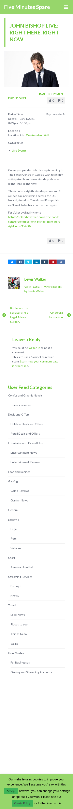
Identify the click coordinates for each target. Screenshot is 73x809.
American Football (22, 567)
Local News (18, 614)
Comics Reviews (21, 405)
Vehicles (16, 548)
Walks (14, 643)
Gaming (13, 481)
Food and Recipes (19, 471)
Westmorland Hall (37, 135)
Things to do (19, 634)
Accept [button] (11, 791)
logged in (34, 347)
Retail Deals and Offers (25, 433)
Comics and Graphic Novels (25, 395)
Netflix (15, 595)
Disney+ (16, 586)
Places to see (19, 624)
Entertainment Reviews (26, 462)
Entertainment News (24, 452)
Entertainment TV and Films (26, 443)
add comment (53, 94)
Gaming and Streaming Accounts (31, 672)
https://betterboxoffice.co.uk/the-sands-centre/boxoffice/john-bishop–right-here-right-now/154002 (34, 221)
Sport (11, 557)
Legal (14, 529)
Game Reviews (20, 490)
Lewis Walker (35, 279)
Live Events (19, 150)
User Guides (16, 653)
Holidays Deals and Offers (27, 424)
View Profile (32, 287)
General (13, 510)
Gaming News (19, 500)
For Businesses (20, 662)
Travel (12, 605)
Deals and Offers (19, 414)
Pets (14, 538)
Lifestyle (13, 519)
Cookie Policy (22, 803)
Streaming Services (20, 576)
